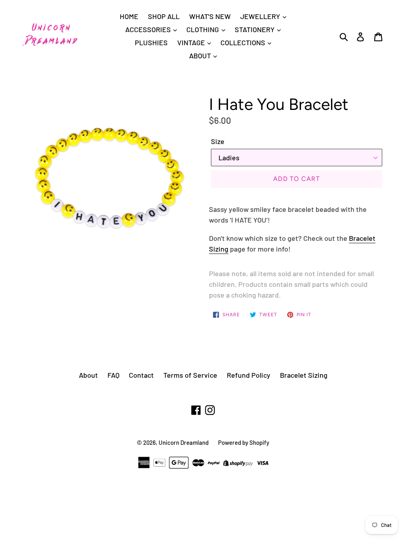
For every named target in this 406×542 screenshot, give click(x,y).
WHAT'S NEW (210, 16)
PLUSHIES (151, 42)
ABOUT (201, 55)
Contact (141, 375)
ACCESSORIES (148, 29)
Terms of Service (190, 375)
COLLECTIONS (243, 42)
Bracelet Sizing (303, 375)
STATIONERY (255, 29)
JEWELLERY (261, 16)
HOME (129, 16)
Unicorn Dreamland (184, 442)
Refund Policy (248, 375)
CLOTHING (203, 29)
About (88, 375)
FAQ (113, 375)
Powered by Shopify (243, 442)
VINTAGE (192, 42)
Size (217, 141)
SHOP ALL (164, 16)
